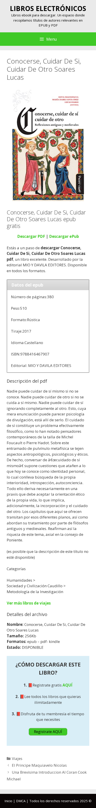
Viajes (17, 758)
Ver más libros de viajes (29, 603)
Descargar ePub (64, 236)
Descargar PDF (31, 236)
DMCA (20, 801)
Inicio (8, 801)
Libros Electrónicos (48, 8)
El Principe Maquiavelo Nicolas (39, 765)
